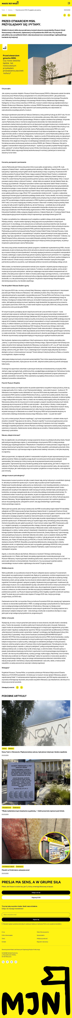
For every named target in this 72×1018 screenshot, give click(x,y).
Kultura (4, 15)
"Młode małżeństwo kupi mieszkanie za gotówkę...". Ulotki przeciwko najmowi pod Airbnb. (33, 811)
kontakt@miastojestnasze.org (10, 953)
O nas (3, 932)
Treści (3, 10)
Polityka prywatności (42, 938)
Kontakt (4, 942)
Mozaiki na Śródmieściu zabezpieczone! (16, 870)
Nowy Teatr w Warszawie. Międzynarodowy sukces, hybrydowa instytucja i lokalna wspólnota (34, 752)
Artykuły (10, 10)
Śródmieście (11, 15)
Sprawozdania (40, 935)
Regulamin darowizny (42, 942)
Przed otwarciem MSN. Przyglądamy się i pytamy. (28, 10)
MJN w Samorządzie (7, 935)
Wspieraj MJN (36, 897)
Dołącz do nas (36, 892)
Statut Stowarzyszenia (43, 932)
